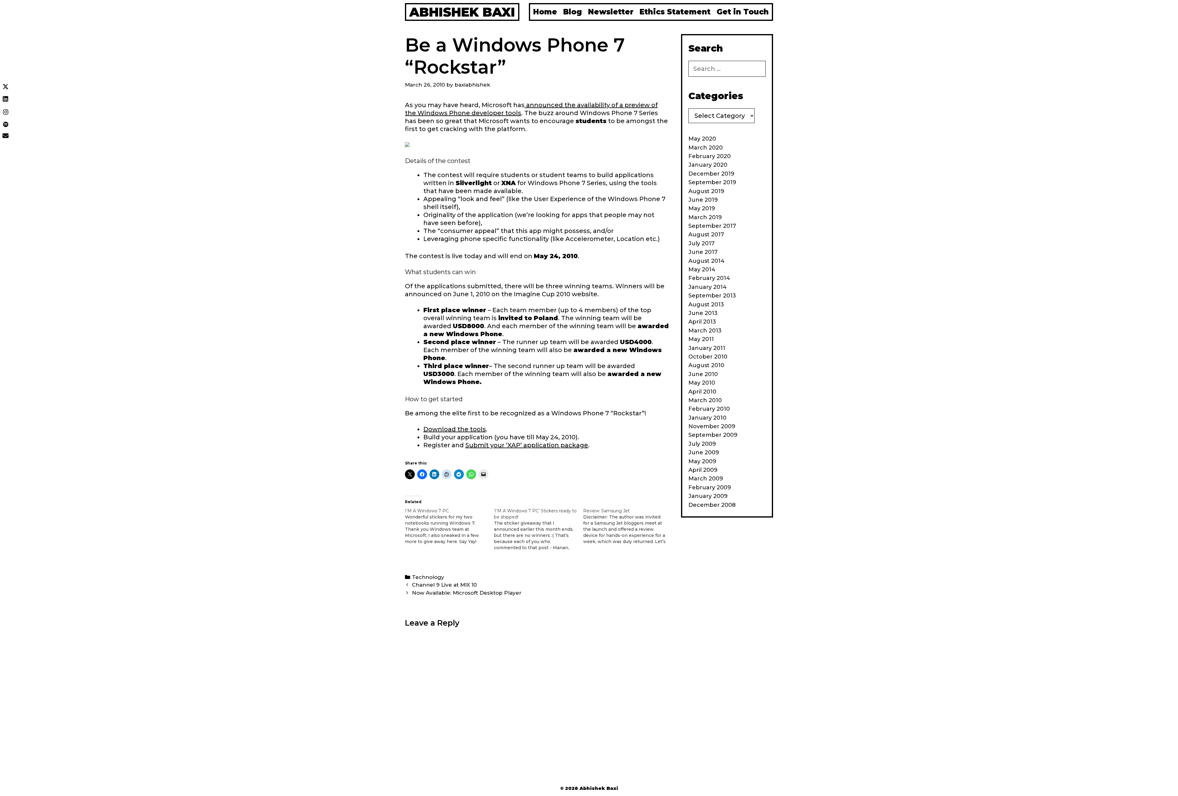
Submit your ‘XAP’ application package (526, 445)
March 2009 (705, 478)
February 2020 (709, 156)
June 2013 (703, 313)
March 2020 (705, 147)
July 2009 (702, 444)
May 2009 (702, 461)
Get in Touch (743, 11)
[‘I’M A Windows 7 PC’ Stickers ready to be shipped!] (538, 529)
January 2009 (708, 496)
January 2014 (707, 287)
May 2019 (701, 208)
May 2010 (701, 382)
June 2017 (703, 252)
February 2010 (709, 409)
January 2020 (707, 164)
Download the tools (454, 429)
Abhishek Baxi (462, 12)
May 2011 (701, 339)
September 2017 (712, 226)
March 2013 (705, 330)
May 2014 (701, 269)
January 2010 (707, 417)
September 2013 (712, 295)
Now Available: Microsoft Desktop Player (467, 593)
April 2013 (702, 321)
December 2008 (712, 505)
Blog (572, 11)
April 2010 (702, 391)
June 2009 (703, 452)
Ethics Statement (675, 11)
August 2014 (706, 261)
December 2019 (711, 173)
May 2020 (702, 138)
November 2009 (711, 426)
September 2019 (712, 182)
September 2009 (712, 435)
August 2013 (706, 304)
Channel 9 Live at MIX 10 (444, 585)
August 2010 (706, 365)
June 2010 (703, 374)
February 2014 (709, 278)
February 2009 (709, 487)
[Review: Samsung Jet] (627, 526)
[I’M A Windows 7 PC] (449, 526)
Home (545, 11)
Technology (428, 577)
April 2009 (703, 470)
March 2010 (705, 400)
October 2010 (707, 356)
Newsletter (610, 11)
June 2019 (703, 199)
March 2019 (705, 217)
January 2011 (706, 348)
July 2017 (701, 243)
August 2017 (706, 234)
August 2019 (706, 191)
